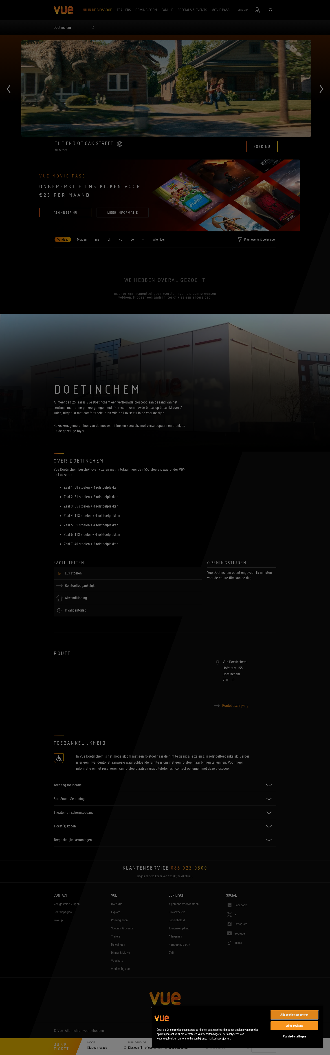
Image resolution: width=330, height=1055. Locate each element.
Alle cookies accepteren (294, 1015)
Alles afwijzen (294, 1026)
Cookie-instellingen (294, 1036)
